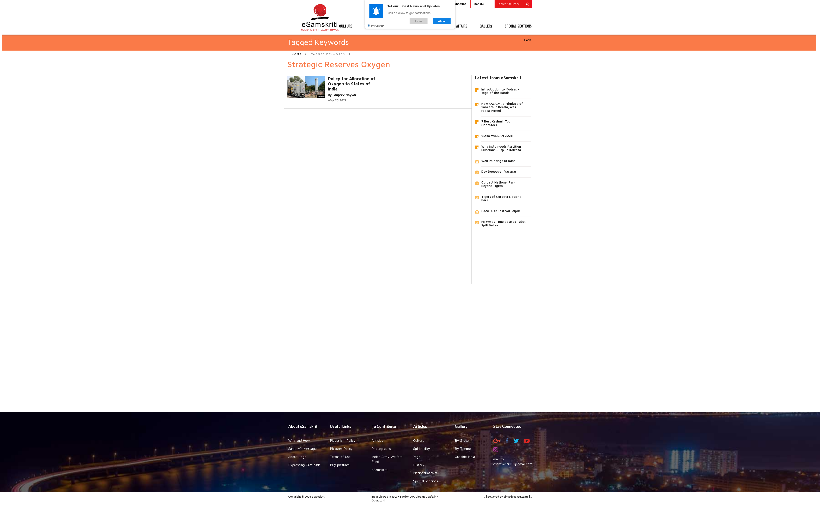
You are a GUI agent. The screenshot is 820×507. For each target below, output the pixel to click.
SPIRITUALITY (374, 26)
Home (297, 54)
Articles (377, 440)
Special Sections (425, 481)
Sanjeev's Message (302, 448)
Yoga (416, 457)
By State (462, 440)
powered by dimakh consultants (508, 496)
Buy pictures (340, 465)
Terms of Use (340, 457)
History (419, 465)
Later (418, 21)
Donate (479, 4)
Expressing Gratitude (304, 465)
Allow (441, 21)
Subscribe (459, 4)
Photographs (381, 448)
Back (527, 40)
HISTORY (422, 26)
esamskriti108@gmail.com (512, 464)
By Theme (463, 448)
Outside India (465, 457)
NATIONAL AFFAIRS (454, 26)
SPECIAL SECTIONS (518, 26)
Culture (418, 440)
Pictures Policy (341, 448)
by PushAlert (377, 25)
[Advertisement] (410, 344)
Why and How (299, 440)
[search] (513, 4)
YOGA (400, 26)
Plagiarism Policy (343, 440)
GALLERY (486, 26)
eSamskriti (380, 470)
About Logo (297, 457)
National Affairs (425, 473)
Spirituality (421, 448)
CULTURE (345, 26)
